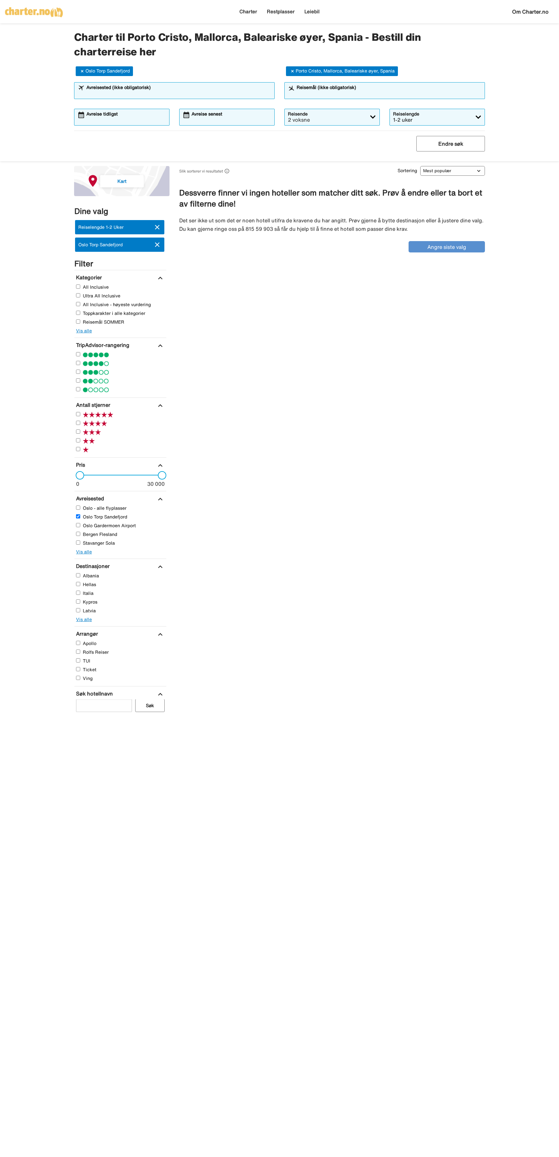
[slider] (78, 475)
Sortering (407, 170)
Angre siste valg (446, 247)
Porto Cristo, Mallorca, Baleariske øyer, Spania (345, 71)
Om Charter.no (530, 11)
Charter (248, 11)
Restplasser (281, 11)
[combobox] (178, 93)
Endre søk (450, 143)
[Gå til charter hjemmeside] (34, 10)
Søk (150, 706)
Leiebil (312, 11)
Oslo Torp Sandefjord (107, 71)
